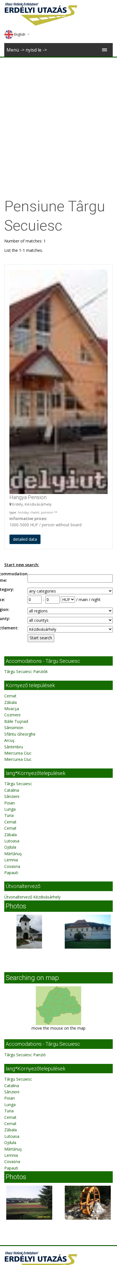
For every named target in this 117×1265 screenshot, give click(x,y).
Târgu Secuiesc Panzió (25, 1054)
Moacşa (11, 708)
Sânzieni (11, 796)
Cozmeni (12, 714)
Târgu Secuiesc (18, 783)
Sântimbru (13, 746)
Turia (9, 815)
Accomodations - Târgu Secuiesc (43, 661)
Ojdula (10, 847)
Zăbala (10, 702)
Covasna (12, 866)
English (19, 34)
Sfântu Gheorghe (19, 734)
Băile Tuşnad (16, 721)
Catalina (11, 790)
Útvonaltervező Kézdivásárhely (32, 897)
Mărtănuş (13, 853)
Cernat (10, 695)
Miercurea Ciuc (18, 753)
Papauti (11, 872)
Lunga (10, 809)
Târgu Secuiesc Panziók (26, 671)
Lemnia (11, 859)
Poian (9, 803)
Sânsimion (13, 727)
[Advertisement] (58, 118)
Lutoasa (11, 841)
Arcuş (9, 740)
